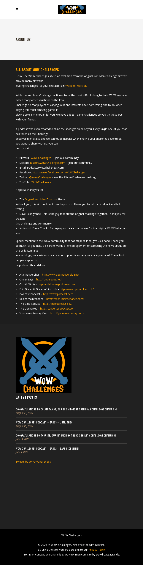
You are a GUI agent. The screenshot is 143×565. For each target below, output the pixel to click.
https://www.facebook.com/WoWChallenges (59, 172)
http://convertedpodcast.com (57, 308)
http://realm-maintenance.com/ (65, 299)
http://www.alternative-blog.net (60, 274)
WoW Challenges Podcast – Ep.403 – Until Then (44, 422)
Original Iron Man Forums (40, 199)
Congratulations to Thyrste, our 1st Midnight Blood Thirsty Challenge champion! (66, 435)
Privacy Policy (96, 549)
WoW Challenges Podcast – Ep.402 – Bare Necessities (48, 448)
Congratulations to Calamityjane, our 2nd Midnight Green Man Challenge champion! (66, 409)
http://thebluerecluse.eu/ (57, 303)
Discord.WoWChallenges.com (47, 162)
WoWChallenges (41, 182)
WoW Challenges (41, 158)
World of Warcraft (76, 85)
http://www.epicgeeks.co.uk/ (77, 289)
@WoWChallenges (40, 177)
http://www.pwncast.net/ (58, 294)
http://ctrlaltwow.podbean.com (56, 284)
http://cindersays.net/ (49, 279)
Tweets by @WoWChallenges (33, 461)
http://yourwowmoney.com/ (67, 313)
